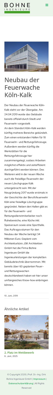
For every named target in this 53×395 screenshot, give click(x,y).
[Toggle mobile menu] (47, 5)
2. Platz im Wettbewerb (19, 352)
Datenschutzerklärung (21, 383)
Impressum (39, 378)
